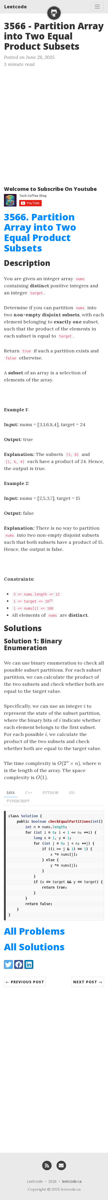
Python (50, 792)
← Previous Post (25, 981)
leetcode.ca (72, 1181)
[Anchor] (85, 45)
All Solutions (34, 946)
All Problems (34, 931)
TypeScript (18, 801)
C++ (28, 792)
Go (72, 792)
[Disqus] (54, 1067)
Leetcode (15, 6)
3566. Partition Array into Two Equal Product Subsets (40, 232)
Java (11, 792)
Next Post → (87, 981)
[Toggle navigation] (97, 6)
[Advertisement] (54, 124)
